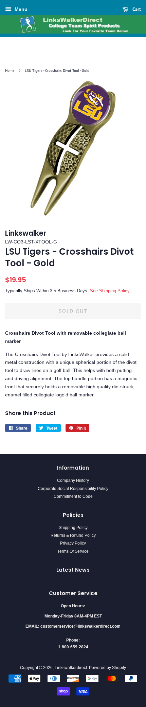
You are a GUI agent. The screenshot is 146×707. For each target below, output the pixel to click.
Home (10, 70)
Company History (73, 480)
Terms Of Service (73, 551)
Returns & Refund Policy (73, 535)
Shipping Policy (73, 527)
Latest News (73, 569)
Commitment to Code (73, 496)
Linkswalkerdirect (71, 667)
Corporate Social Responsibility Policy (73, 488)
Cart (136, 9)
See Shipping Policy (110, 290)
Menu (20, 9)
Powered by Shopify (107, 667)
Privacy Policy (73, 543)
